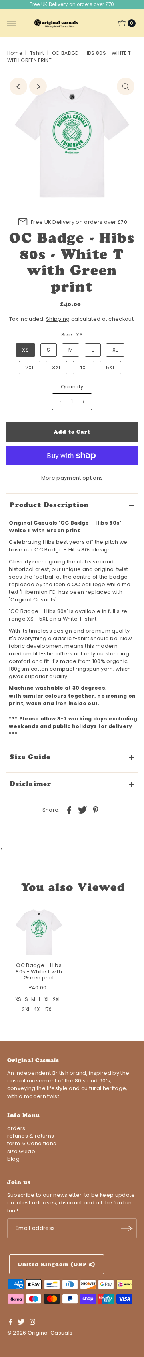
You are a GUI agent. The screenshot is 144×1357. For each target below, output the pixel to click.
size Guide (21, 1151)
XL (115, 349)
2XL (29, 367)
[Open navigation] (12, 23)
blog (13, 1159)
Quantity (72, 386)
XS (25, 349)
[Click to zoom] (125, 86)
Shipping (58, 319)
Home (14, 53)
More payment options (72, 477)
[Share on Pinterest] (96, 810)
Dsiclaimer (30, 784)
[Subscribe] (127, 1228)
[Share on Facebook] (69, 810)
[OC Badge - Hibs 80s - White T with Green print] (39, 931)
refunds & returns (30, 1135)
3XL (56, 367)
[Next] (38, 86)
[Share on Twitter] (82, 810)
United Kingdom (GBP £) (57, 1264)
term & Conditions (31, 1143)
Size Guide (30, 757)
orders (16, 1128)
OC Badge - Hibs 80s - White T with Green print (39, 971)
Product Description (49, 505)
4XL (83, 367)
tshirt (37, 53)
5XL (110, 367)
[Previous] (18, 86)
